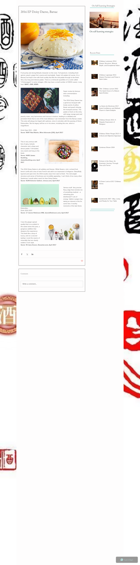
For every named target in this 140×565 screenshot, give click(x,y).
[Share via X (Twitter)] (27, 254)
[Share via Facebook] (22, 254)
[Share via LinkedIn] (32, 254)
